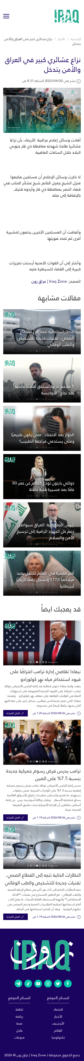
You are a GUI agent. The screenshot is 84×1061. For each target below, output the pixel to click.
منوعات (19, 1037)
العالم (58, 1030)
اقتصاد (58, 1009)
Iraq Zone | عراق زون (49, 281)
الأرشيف (58, 1023)
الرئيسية (76, 39)
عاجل (19, 1030)
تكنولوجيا (58, 1037)
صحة (19, 1023)
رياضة (19, 1016)
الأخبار (61, 39)
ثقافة (19, 1009)
